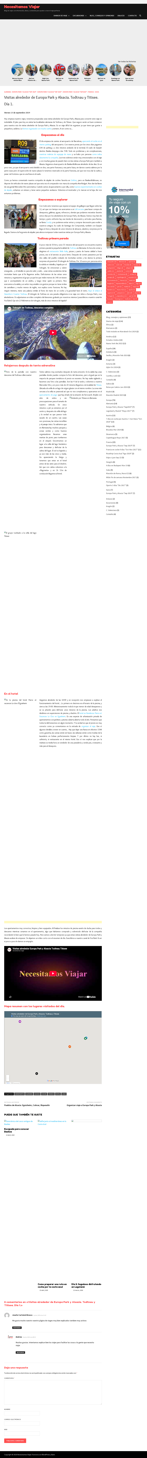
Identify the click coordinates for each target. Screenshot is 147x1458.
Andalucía (110, 352)
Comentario (9, 1378)
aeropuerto (19, 1094)
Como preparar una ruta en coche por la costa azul (52, 1285)
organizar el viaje (87, 726)
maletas (127, 287)
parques (121, 293)
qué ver (132, 296)
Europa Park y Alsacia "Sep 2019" (24, 92)
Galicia (108, 383)
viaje (109, 302)
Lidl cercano (79, 209)
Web (5, 1429)
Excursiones (78, 15)
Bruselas (137, 265)
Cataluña (109, 379)
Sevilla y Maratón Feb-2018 (117, 355)
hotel (58, 1094)
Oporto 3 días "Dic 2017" (116, 485)
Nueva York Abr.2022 (114, 343)
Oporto (132, 290)
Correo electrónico (12, 1419)
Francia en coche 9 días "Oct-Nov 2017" (122, 449)
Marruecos (110, 328)
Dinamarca (110, 434)
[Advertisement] (73, 38)
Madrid (109, 391)
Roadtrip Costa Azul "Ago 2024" (119, 453)
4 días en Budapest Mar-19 (117, 465)
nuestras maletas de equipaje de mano (55, 154)
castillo (110, 271)
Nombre (7, 1409)
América (109, 336)
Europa (109, 400)
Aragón (109, 360)
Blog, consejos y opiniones (102, 15)
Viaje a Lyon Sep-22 (113, 457)
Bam (53, 1454)
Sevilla (128, 299)
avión (119, 265)
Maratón (111, 290)
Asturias (109, 364)
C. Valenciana (111, 372)
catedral (119, 271)
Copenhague (121, 277)
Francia (91, 92)
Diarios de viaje (60, 15)
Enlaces (121, 15)
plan (129, 293)
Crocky (49, 222)
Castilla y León (112, 375)
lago (64, 1094)
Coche (44, 1094)
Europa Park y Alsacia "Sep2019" (75, 92)
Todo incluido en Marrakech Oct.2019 (121, 331)
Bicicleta (127, 265)
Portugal (110, 296)
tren (135, 299)
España (109, 348)
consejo (133, 274)
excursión (132, 277)
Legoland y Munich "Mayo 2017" (119, 411)
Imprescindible (121, 283)
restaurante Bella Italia (59, 251)
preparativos (122, 296)
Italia (131, 283)
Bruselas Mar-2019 (113, 429)
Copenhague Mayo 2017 (115, 437)
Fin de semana (112, 280)
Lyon (119, 287)
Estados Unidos (112, 340)
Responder (17, 1327)
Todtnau (73, 248)
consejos (110, 277)
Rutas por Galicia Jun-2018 (117, 387)
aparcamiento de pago (48, 395)
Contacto (132, 15)
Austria (109, 415)
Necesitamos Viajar (22, 6)
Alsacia (37, 1094)
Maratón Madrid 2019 (114, 395)
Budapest (111, 268)
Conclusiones (122, 274)
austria (110, 265)
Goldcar (74, 180)
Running (119, 299)
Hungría (110, 283)
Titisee (98, 385)
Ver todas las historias (127, 61)
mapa (136, 287)
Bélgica (120, 268)
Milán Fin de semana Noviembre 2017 (121, 477)
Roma (110, 299)
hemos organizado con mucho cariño (37, 129)
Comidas (111, 274)
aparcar (131, 262)
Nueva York (121, 290)
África (108, 324)
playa (137, 293)
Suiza (97, 92)
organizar (111, 293)
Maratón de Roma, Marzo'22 (117, 473)
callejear (129, 268)
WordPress (46, 1454)
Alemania (7, 92)
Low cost (111, 287)
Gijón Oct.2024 (112, 367)
